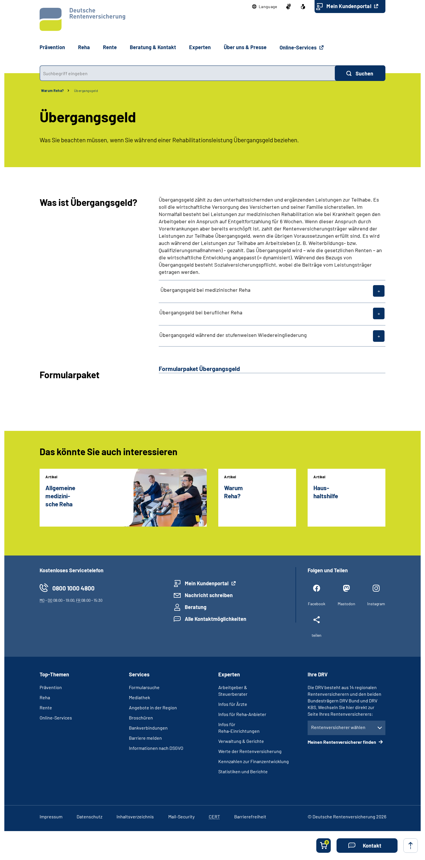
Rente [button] (110, 47)
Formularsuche (144, 687)
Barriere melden (145, 738)
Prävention (52, 47)
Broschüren (141, 717)
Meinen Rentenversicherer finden (342, 742)
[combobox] (187, 73)
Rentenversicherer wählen (338, 727)
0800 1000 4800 (73, 588)
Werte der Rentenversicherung (250, 751)
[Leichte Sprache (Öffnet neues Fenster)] (303, 6)
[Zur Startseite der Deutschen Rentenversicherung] (82, 19)
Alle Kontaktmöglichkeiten (215, 619)
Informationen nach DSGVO (156, 748)
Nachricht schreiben (209, 595)
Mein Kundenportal (349, 6)
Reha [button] (84, 47)
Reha (45, 697)
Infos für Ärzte (232, 704)
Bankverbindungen (148, 727)
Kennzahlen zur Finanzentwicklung (253, 761)
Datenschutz (89, 816)
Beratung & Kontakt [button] (153, 47)
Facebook (316, 603)
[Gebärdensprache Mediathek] (288, 6)
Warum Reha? (52, 90)
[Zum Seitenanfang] (410, 845)
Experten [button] (200, 47)
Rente (46, 707)
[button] (264, 6)
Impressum (51, 816)
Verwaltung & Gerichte (241, 741)
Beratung (195, 607)
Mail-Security (181, 816)
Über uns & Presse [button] (245, 47)
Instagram (376, 603)
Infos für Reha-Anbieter (242, 714)
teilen (316, 635)
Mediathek (139, 697)
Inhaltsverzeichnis (135, 816)
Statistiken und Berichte (243, 771)
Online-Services (299, 47)
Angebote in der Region (153, 707)
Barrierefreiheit (250, 816)
